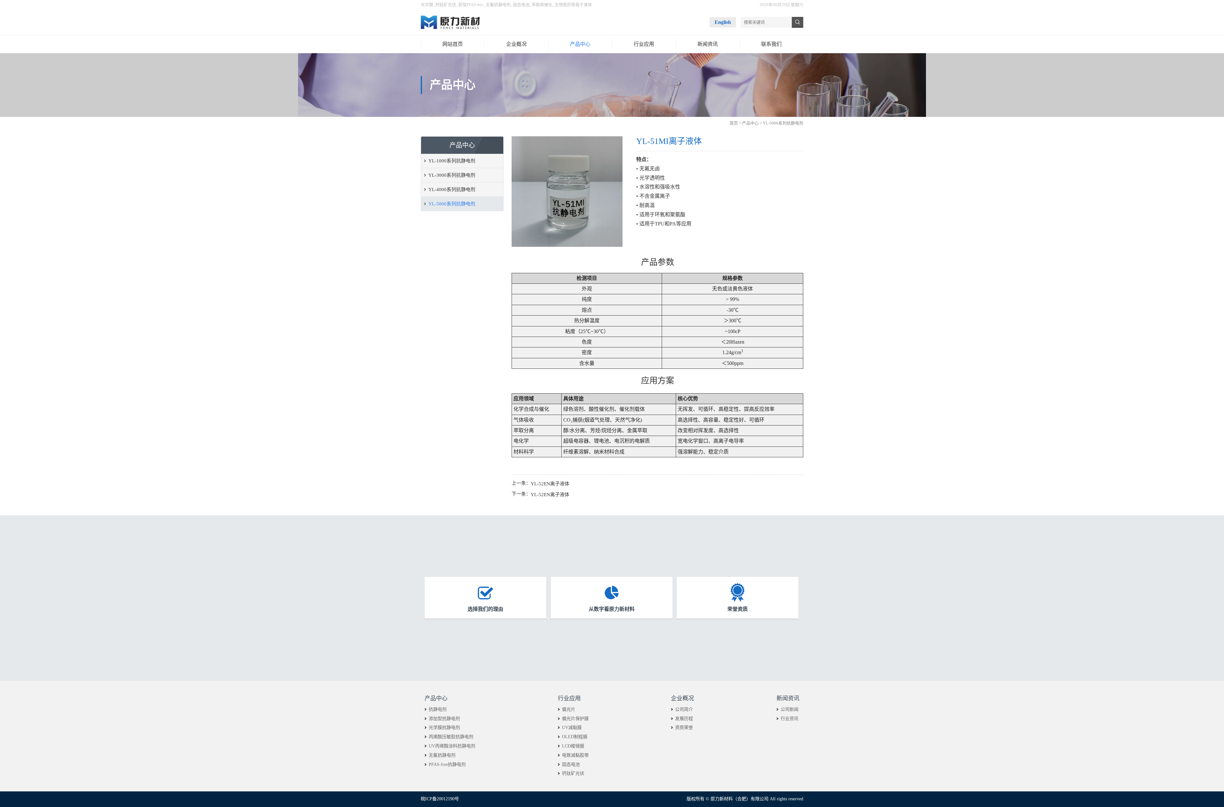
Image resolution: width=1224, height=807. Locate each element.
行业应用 (569, 698)
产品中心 (750, 123)
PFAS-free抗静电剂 (447, 764)
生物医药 (563, 4)
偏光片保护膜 (575, 718)
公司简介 (684, 709)
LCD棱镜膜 (573, 746)
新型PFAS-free (471, 4)
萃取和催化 (542, 4)
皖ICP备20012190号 (440, 798)
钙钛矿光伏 (445, 4)
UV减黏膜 (572, 727)
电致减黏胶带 (575, 755)
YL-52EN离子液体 (550, 483)
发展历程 (684, 718)
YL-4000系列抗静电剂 (451, 189)
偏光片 (568, 709)
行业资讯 (789, 718)
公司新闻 (789, 709)
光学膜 (427, 4)
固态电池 (521, 4)
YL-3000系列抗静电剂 (451, 175)
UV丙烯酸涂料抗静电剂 (452, 746)
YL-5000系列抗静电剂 (451, 203)
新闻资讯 (787, 698)
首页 (734, 123)
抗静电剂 (438, 709)
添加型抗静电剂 (444, 718)
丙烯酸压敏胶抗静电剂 (451, 736)
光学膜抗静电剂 (444, 727)
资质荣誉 (684, 727)
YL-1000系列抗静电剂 (451, 160)
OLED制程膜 (574, 736)
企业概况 (682, 698)
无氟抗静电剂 (498, 4)
